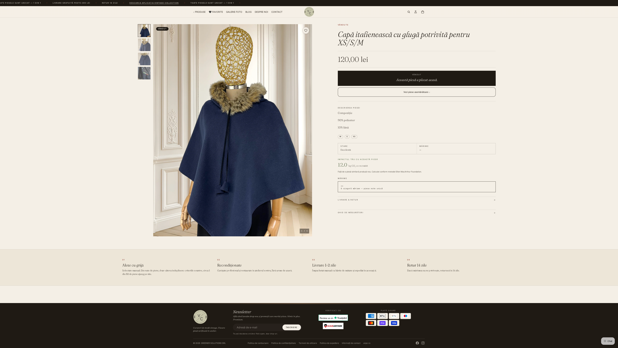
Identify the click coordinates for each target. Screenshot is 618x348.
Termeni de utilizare (308, 343)
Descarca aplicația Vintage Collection (134, 3)
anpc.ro (366, 343)
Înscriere (291, 327)
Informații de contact (351, 343)
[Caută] (408, 11)
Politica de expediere (329, 343)
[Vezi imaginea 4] (144, 73)
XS (354, 136)
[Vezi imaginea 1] (144, 30)
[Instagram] (423, 343)
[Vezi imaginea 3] (144, 59)
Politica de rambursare (258, 343)
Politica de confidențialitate (283, 343)
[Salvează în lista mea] (305, 30)
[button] (232, 130)
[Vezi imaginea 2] (144, 44)
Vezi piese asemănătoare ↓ (416, 92)
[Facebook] (417, 343)
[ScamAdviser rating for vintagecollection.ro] (333, 326)
